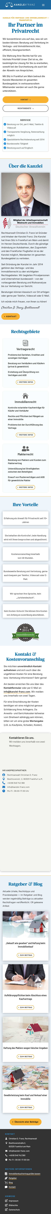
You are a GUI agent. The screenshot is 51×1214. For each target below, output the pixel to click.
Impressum (13, 1201)
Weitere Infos (26, 382)
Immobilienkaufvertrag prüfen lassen (24, 1173)
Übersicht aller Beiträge (26, 1122)
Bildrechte (13, 1205)
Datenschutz (14, 1209)
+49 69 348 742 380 (17, 1155)
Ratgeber (13, 1178)
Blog (11, 1182)
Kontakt (11, 316)
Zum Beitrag (26, 955)
